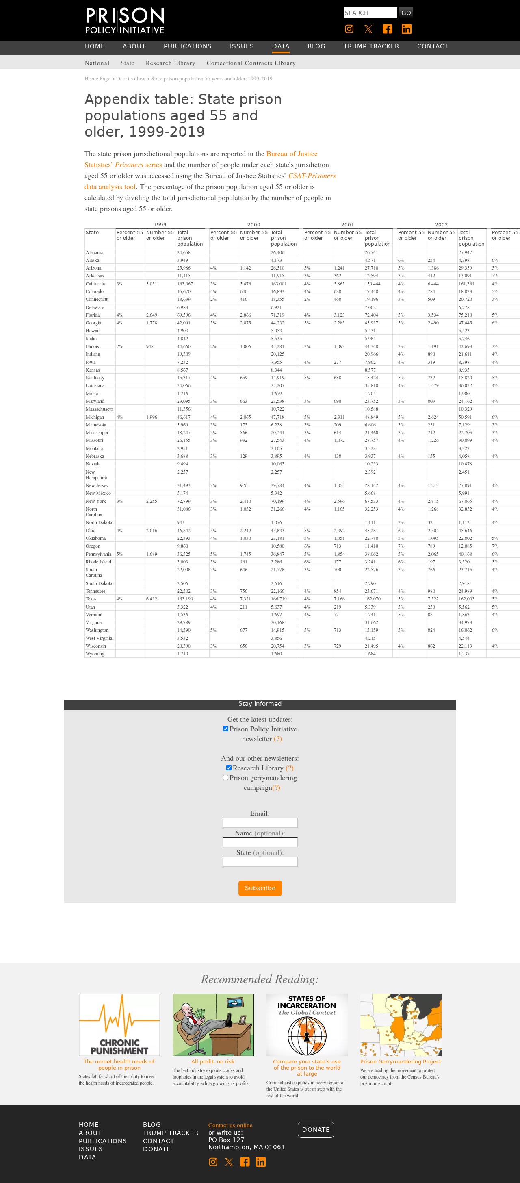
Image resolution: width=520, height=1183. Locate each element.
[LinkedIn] (407, 29)
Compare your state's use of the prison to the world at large (307, 1068)
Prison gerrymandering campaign (263, 782)
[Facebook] (387, 29)
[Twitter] (368, 29)
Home (89, 1125)
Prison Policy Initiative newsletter (263, 733)
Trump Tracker (171, 1133)
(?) (278, 738)
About (90, 1133)
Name (260, 832)
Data (87, 1157)
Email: (260, 813)
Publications (103, 1141)
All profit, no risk (213, 1062)
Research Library (263, 767)
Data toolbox (130, 78)
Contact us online (230, 1125)
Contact (158, 1141)
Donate (157, 1149)
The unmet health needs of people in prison (119, 1065)
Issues (91, 1149)
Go (406, 13)
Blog (152, 1125)
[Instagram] (349, 29)
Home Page (97, 78)
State (260, 852)
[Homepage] (125, 20)
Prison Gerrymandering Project (400, 1062)
